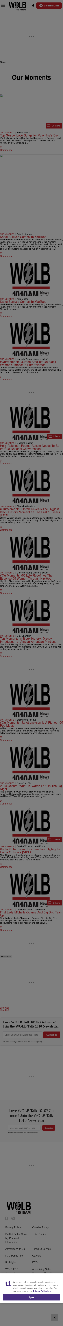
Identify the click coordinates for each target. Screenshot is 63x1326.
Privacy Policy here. (42, 1291)
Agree (31, 1297)
